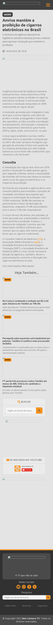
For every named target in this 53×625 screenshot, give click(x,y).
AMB (36, 242)
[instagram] (24, 587)
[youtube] (18, 587)
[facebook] (29, 587)
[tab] (10, 605)
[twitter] (35, 587)
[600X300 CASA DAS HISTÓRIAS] (24, 479)
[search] (39, 410)
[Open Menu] (48, 5)
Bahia (7, 280)
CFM (40, 238)
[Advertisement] (24, 520)
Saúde (7, 14)
